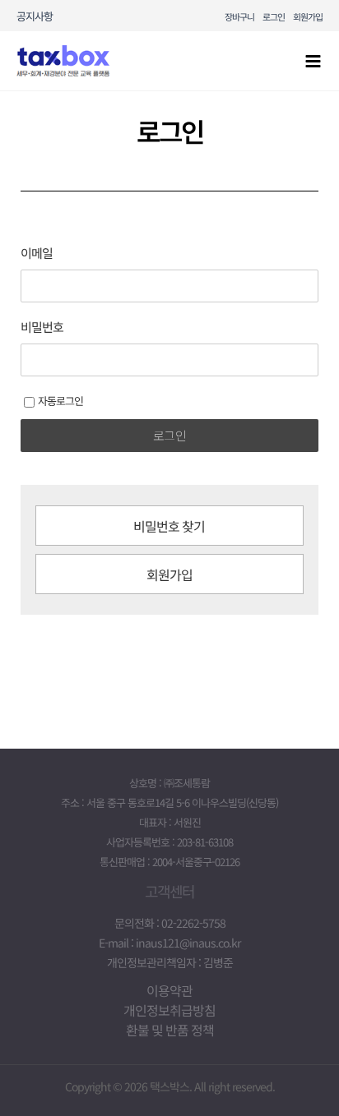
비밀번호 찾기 (169, 526)
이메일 (37, 253)
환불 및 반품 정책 (170, 1030)
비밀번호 (42, 327)
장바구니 (239, 16)
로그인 (273, 16)
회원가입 (308, 16)
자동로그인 (60, 400)
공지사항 (34, 16)
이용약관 (169, 990)
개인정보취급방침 (169, 1010)
